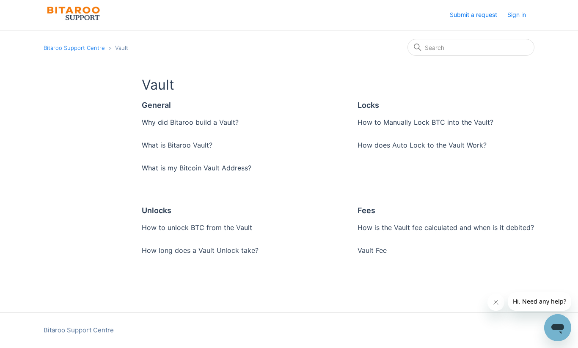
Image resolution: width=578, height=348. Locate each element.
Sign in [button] (516, 14)
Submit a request (473, 14)
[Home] (73, 19)
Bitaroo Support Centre (74, 47)
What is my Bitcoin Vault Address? (196, 168)
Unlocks (156, 210)
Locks (368, 105)
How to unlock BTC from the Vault (197, 227)
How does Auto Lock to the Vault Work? (422, 145)
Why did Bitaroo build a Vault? (190, 122)
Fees (366, 210)
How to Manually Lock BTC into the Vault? (425, 122)
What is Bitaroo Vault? (177, 145)
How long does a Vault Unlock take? (200, 250)
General (156, 105)
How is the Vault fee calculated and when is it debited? (446, 227)
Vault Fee (372, 250)
